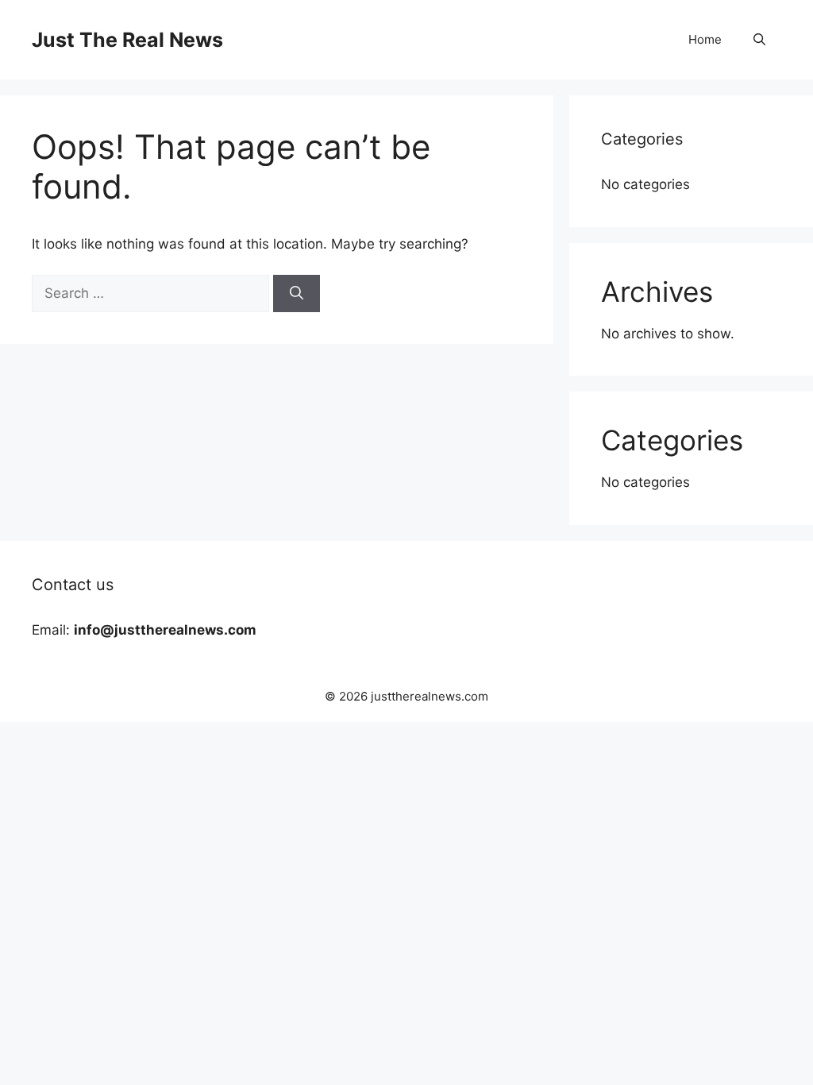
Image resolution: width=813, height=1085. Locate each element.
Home (705, 39)
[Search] (296, 294)
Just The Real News (127, 40)
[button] (759, 40)
